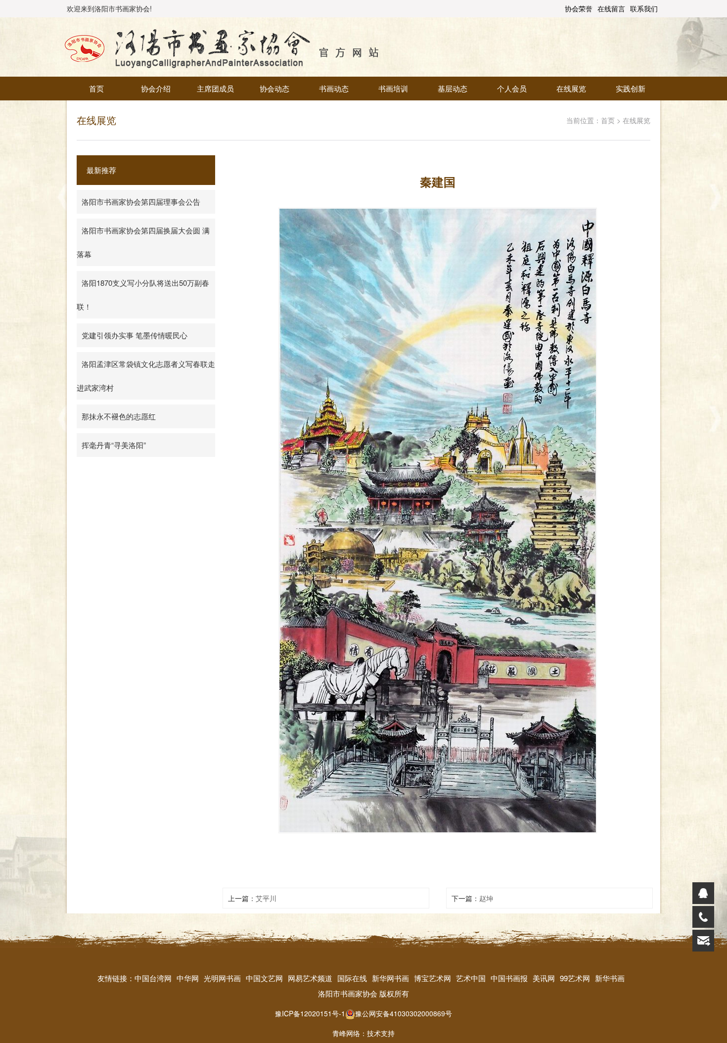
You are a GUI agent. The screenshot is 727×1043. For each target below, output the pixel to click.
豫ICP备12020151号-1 (310, 1013)
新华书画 (610, 978)
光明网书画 (222, 978)
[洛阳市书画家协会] (222, 46)
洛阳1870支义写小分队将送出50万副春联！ (143, 294)
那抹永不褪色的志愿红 (119, 416)
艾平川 (266, 898)
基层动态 (452, 88)
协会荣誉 (578, 8)
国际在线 (352, 978)
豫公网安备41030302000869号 (403, 1013)
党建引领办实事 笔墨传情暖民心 (134, 335)
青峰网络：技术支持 (363, 1033)
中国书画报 (509, 978)
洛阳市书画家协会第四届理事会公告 (141, 201)
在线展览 (571, 88)
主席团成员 (215, 88)
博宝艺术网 (432, 978)
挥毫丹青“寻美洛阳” (114, 445)
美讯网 (544, 978)
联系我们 (644, 8)
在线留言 (611, 8)
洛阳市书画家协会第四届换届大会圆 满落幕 (143, 242)
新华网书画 (390, 978)
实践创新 (630, 88)
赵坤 (486, 898)
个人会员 (512, 88)
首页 (96, 88)
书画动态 (334, 88)
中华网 (188, 978)
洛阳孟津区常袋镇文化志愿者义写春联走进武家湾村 (146, 376)
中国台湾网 (153, 978)
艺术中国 (471, 978)
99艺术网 (575, 978)
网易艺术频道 (310, 978)
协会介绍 (156, 88)
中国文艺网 (264, 978)
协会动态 (274, 88)
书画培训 (393, 88)
